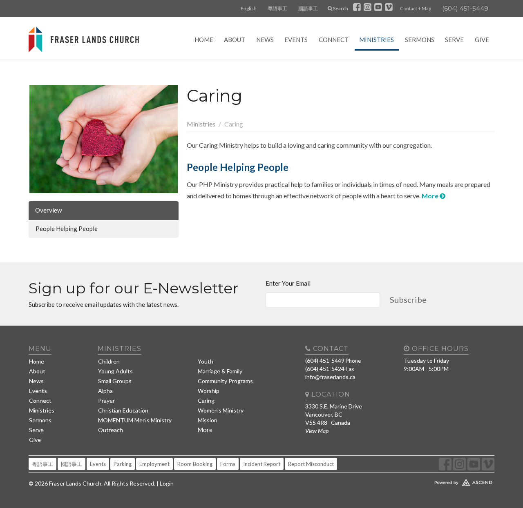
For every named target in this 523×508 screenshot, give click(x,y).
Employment (154, 464)
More (431, 196)
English (249, 8)
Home (203, 39)
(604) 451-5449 (465, 8)
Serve (454, 39)
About (234, 39)
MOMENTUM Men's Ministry (135, 420)
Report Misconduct (311, 464)
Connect (334, 39)
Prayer (106, 400)
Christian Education (123, 410)
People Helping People (67, 228)
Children (109, 361)
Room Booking (194, 464)
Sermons (419, 39)
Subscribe (408, 299)
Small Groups (115, 380)
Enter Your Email (288, 283)
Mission (207, 420)
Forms (227, 464)
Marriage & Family (220, 371)
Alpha (105, 390)
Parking (123, 464)
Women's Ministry (221, 410)
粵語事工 (277, 8)
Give (482, 39)
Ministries (376, 39)
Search (340, 8)
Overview (48, 210)
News (265, 39)
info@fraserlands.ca (330, 376)
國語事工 (308, 8)
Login (167, 483)
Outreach (110, 429)
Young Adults (115, 371)
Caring (206, 400)
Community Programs (225, 380)
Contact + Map (415, 8)
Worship (208, 390)
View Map (317, 430)
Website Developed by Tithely (439, 480)
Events (296, 39)
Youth (205, 361)
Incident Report (261, 464)
